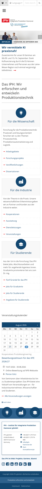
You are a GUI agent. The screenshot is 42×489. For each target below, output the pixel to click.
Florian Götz (11, 374)
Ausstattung (11, 221)
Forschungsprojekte (15, 158)
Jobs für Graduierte (14, 286)
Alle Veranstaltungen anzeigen (18, 396)
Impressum (16, 486)
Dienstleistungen (13, 227)
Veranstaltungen (13, 234)
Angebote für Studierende (17, 300)
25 (10, 346)
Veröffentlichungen (14, 165)
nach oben (7, 402)
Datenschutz (25, 486)
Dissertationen (12, 171)
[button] (7, 412)
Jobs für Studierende (15, 293)
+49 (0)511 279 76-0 (29, 435)
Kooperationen (12, 214)
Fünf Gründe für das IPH (16, 280)
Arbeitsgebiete (12, 151)
